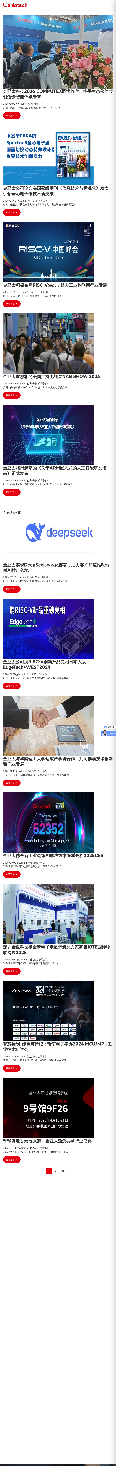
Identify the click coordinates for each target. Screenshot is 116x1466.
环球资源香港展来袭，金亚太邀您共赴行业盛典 (47, 1141)
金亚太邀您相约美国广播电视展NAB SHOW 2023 (51, 376)
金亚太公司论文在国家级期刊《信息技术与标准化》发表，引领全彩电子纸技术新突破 (58, 190)
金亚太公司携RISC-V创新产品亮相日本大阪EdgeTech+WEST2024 (44, 664)
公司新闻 (33, 103)
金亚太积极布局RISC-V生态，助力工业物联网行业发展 (55, 285)
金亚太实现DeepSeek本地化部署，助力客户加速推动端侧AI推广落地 (56, 567)
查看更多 (10, 115)
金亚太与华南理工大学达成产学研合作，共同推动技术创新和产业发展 (58, 761)
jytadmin (23, 103)
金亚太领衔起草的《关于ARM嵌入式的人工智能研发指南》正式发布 (54, 470)
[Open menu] (110, 4)
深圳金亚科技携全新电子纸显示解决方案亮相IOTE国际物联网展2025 (56, 949)
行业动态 (32, 200)
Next (64, 1171)
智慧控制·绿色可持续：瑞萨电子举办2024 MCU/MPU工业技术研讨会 (57, 1046)
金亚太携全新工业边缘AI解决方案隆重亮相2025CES (53, 855)
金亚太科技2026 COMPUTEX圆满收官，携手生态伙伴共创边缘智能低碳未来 (58, 93)
